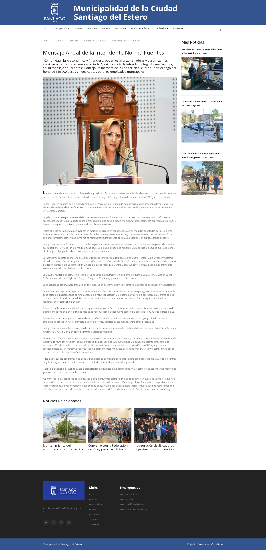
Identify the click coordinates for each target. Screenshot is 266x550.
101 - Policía (126, 499)
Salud (103, 41)
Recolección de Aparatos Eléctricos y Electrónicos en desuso (201, 51)
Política (46, 41)
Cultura (59, 41)
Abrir (202, 73)
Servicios (119, 28)
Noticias (78, 28)
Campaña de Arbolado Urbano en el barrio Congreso (201, 103)
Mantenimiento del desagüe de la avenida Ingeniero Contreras (200, 155)
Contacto (178, 28)
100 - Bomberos (128, 494)
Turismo (137, 41)
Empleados (160, 28)
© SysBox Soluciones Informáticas (205, 544)
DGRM (92, 509)
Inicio (45, 28)
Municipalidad (60, 28)
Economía (92, 28)
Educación (89, 41)
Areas (105, 28)
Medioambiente (119, 41)
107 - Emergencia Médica (133, 509)
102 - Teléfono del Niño (132, 504)
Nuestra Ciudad (139, 28)
